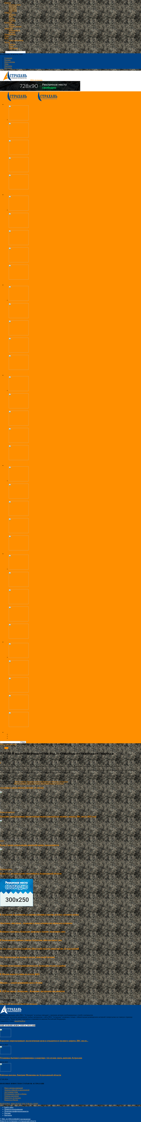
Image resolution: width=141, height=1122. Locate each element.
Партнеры (8, 66)
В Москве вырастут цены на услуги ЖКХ (20, 974)
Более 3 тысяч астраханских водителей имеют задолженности (32, 676)
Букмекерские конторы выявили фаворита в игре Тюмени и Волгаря (35, 623)
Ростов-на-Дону (15, 5)
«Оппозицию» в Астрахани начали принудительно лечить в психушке (35, 337)
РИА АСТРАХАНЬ (9, 1119)
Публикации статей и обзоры (15, 1094)
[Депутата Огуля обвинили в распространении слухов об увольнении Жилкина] (19, 369)
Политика (8, 22)
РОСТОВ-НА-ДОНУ (30, 1104)
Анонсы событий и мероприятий (16, 1090)
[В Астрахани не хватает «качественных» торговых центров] (19, 459)
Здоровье (12, 20)
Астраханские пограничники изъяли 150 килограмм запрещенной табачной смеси (40, 139)
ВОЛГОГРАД (5, 1104)
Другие (7, 42)
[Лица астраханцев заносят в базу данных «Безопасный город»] (19, 227)
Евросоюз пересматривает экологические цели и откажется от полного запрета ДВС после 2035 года (47, 659)
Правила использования (13, 1109)
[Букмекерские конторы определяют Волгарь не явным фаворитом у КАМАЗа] (19, 569)
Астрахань (13, 9)
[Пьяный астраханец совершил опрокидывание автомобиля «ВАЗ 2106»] (19, 515)
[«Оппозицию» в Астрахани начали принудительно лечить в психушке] (19, 335)
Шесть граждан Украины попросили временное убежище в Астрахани (41, 782)
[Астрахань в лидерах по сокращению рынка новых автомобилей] (19, 709)
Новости (7, 3)
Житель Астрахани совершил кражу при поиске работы (30, 534)
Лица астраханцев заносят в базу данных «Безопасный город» (32, 229)
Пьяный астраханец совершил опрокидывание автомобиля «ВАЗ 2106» (36, 517)
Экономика (8, 28)
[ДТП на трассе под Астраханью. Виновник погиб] (19, 189)
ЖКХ (11, 16)
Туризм (11, 18)
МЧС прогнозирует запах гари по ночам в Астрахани (29, 264)
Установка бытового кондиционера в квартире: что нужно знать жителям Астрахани (41, 1058)
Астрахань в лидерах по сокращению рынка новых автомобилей (33, 711)
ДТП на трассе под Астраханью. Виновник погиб (27, 191)
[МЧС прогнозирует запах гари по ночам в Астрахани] (19, 262)
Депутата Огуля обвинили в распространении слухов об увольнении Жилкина (38, 371)
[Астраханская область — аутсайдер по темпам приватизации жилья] (19, 154)
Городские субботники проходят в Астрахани (26, 122)
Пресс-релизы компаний (13, 1088)
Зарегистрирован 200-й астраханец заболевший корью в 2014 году (39, 783)
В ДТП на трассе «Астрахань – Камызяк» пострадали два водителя (32, 991)
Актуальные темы (11, 1092)
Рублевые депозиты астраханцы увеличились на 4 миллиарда (32, 392)
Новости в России (11, 1100)
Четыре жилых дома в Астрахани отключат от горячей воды (31, 281)
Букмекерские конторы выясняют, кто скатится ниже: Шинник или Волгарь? (38, 640)
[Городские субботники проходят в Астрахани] (19, 120)
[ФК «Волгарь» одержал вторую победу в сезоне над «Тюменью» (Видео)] (19, 603)
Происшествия (10, 34)
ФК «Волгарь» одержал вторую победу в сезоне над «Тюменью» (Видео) (36, 605)
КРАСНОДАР (16, 1104)
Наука (11, 46)
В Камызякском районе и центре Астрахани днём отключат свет (31, 940)
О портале (8, 58)
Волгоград (13, 7)
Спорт (6, 36)
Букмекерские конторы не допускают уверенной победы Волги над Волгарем (38, 588)
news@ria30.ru (20, 1021)
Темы (6, 64)
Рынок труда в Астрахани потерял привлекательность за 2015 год (33, 444)
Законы (11, 24)
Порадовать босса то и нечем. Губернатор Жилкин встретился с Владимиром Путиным (42, 354)
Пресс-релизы (9, 62)
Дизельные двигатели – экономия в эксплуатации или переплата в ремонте (36, 923)
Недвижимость (14, 30)
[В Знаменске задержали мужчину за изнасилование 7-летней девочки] (19, 498)
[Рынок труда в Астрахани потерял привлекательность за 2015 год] (19, 442)
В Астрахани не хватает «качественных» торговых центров (31, 461)
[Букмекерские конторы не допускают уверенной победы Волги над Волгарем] (19, 586)
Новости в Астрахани (12, 1098)
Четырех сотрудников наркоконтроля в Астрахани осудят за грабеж (33, 965)
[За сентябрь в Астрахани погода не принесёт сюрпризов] (19, 244)
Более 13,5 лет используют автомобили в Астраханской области (33, 694)
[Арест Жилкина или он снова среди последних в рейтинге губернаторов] (19, 317)
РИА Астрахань (6, 744)
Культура (12, 44)
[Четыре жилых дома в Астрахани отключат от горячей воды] (19, 279)
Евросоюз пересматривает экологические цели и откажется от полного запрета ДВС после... (44, 1041)
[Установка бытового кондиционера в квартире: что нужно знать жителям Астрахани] (5, 1053)
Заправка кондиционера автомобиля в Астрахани (18, 1004)
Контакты (8, 68)
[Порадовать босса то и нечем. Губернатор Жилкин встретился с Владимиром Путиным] (19, 352)
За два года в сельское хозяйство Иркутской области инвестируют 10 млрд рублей (39, 948)
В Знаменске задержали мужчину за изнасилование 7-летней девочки (35, 500)
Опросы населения (11, 1096)
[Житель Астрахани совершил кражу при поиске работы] (19, 532)
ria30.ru (2, 919)
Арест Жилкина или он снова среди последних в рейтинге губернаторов (36, 319)
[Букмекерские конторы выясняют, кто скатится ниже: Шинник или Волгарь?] (19, 638)
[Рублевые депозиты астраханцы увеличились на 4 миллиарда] (19, 390)
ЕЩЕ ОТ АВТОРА (36, 788)
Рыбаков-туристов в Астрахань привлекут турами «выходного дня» (33, 931)
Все (10, 193)
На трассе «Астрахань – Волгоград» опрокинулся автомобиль (32, 173)
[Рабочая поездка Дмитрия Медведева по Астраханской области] (19, 300)
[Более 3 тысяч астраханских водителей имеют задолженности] (19, 674)
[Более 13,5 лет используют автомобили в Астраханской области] (19, 692)
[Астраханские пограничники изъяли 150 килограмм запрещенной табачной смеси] (19, 137)
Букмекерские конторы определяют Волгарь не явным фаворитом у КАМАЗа (38, 571)
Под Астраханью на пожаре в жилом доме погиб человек (27, 957)
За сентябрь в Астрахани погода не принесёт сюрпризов (30, 246)
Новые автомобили (16, 40)
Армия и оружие (15, 26)
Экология (12, 15)
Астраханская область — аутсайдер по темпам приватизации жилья (34, 156)
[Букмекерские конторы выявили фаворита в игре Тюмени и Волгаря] (19, 621)
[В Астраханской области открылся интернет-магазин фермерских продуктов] (19, 425)
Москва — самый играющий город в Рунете (21, 983)
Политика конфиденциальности (16, 1111)
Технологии (13, 48)
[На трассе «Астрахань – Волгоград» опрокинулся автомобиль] (19, 171)
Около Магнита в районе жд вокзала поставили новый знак (31, 728)
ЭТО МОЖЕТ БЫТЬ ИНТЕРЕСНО (14, 788)
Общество (8, 13)
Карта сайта (8, 1107)
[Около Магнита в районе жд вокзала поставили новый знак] (19, 726)
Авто (6, 38)
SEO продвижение (23, 1119)
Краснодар (13, 11)
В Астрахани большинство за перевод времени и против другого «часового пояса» (39, 914)
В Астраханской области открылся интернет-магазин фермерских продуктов (38, 427)
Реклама (12, 32)
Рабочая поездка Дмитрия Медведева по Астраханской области (33, 302)
